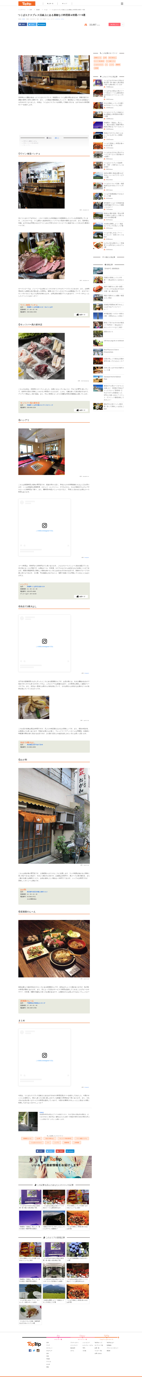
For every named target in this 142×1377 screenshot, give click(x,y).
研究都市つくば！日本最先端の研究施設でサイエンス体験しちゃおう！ (114, 205)
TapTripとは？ (110, 1342)
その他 (84, 1350)
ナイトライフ (74, 1345)
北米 (47, 1353)
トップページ (21, 9)
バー (48, 1142)
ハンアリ (56, 1142)
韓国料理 (66, 1142)
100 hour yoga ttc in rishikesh (114, 341)
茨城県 (38, 9)
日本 (31, 9)
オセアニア (49, 1350)
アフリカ (48, 1361)
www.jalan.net (86, 209)
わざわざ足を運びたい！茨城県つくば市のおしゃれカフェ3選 (114, 245)
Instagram (86, 557)
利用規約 (109, 1345)
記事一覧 (51, 3)
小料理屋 (76, 1142)
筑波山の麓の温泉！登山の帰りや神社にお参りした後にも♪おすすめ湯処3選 (114, 215)
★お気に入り (115, 24)
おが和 (38, 1138)
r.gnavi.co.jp (86, 720)
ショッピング (86, 1342)
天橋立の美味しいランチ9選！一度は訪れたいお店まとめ (114, 280)
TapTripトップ (98, 1342)
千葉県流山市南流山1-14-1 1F (36, 1003)
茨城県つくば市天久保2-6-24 (36, 586)
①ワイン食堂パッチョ (30, 141)
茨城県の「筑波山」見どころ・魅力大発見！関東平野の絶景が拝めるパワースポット (114, 125)
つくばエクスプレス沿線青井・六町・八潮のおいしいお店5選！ (114, 165)
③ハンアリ (26, 145)
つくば (45, 9)
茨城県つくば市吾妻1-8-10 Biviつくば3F (40, 307)
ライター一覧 (98, 1350)
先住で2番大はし (49, 1138)
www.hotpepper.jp (85, 380)
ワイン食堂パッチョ (82, 1138)
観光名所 (73, 1348)
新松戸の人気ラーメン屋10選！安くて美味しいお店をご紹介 (114, 406)
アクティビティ (75, 1342)
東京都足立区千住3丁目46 (35, 744)
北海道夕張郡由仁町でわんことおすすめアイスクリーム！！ (114, 307)
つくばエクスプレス (36, 1142)
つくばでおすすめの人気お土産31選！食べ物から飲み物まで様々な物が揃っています (114, 82)
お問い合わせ (98, 1353)
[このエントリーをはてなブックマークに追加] (41, 25)
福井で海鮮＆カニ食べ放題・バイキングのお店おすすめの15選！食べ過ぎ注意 (114, 289)
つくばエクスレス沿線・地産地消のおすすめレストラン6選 (114, 185)
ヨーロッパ (49, 1348)
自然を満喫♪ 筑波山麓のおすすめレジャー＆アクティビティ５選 (114, 175)
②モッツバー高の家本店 (30, 143)
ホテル (72, 1350)
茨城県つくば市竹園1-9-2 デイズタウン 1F (40, 405)
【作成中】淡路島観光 (111, 268)
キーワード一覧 (99, 1345)
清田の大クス (108, 331)
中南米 (48, 1359)
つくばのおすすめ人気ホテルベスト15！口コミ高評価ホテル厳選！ (114, 154)
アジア (48, 1345)
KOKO (23, 19)
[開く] (57, 138)
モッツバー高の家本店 (65, 1138)
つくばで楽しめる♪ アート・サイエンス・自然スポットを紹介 (114, 235)
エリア (65, 3)
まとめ (48, 1364)
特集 (47, 1367)
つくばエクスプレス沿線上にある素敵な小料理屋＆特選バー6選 (68, 9)
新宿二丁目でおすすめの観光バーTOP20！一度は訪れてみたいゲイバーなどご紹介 (114, 325)
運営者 (108, 1350)
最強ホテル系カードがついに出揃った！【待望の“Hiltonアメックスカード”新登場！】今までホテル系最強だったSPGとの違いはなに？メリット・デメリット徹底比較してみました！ (114, 393)
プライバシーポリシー (112, 1348)
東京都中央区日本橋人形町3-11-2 (37, 892)
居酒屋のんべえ (27, 1138)
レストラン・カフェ (59, 19)
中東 (47, 1356)
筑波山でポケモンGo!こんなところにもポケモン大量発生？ (113, 135)
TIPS (84, 1348)
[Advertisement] (55, 41)
